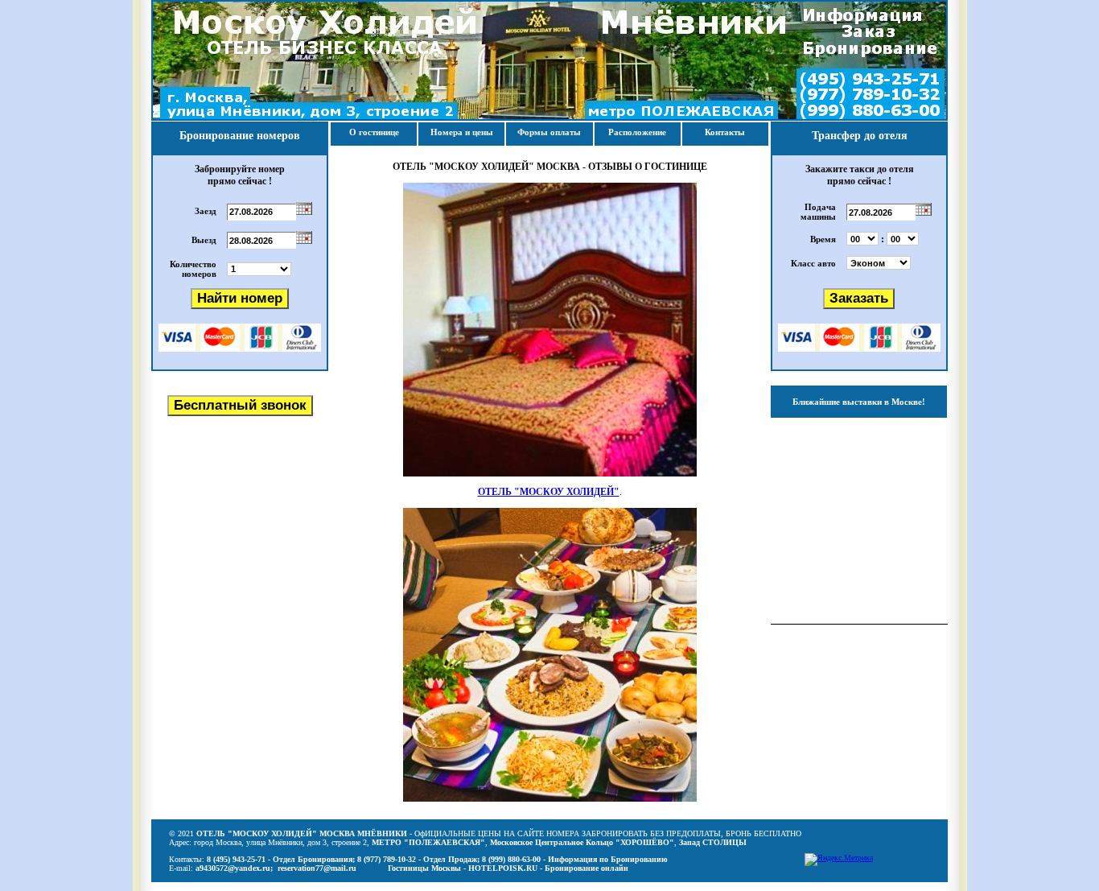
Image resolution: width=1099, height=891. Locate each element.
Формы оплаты (549, 132)
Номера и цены (461, 132)
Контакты (725, 132)
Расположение (637, 132)
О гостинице (374, 132)
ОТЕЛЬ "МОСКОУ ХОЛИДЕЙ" (548, 491)
